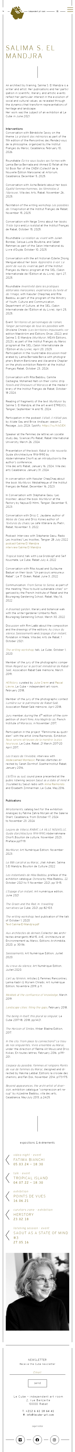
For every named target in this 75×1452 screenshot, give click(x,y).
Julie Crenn (41, 683)
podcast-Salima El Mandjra (22, 543)
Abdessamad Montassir (20, 760)
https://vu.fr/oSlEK (54, 426)
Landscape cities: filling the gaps (26, 1007)
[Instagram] (54, 1439)
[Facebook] (37, 1439)
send (37, 1383)
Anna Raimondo (54, 784)
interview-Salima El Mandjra (23, 547)
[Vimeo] (20, 1439)
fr (57, 12)
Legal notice (37, 1426)
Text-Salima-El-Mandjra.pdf (22, 924)
